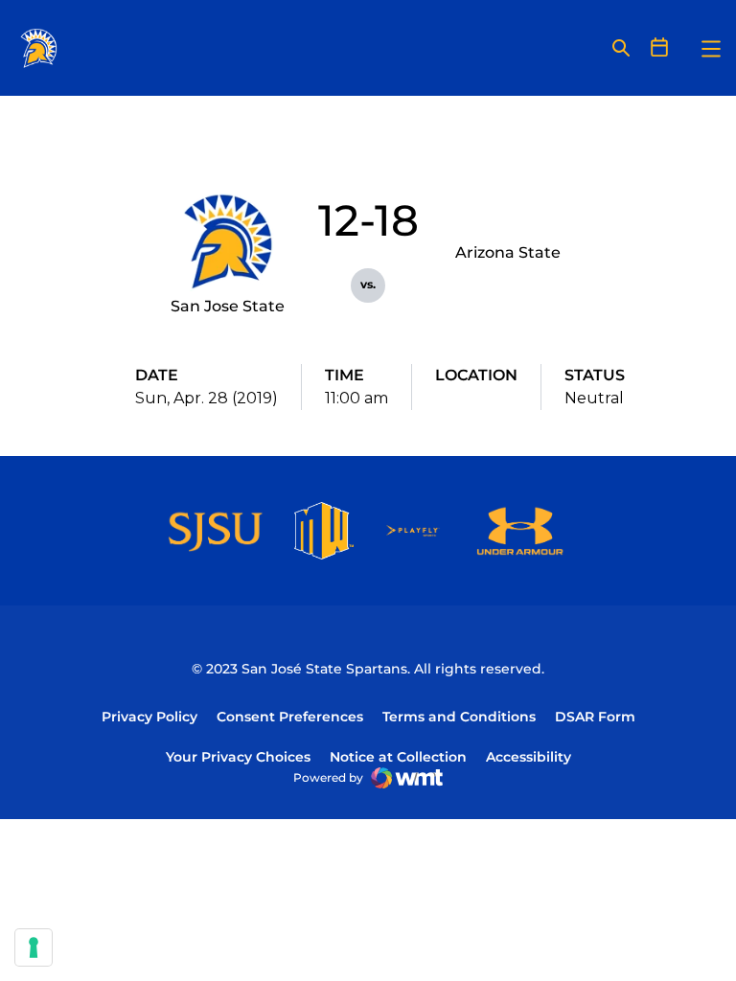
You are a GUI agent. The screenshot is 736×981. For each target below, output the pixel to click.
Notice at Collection (398, 756)
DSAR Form (595, 716)
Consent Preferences (290, 716)
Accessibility (528, 756)
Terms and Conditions (459, 716)
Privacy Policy (149, 716)
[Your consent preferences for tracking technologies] (33, 947)
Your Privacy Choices (238, 756)
